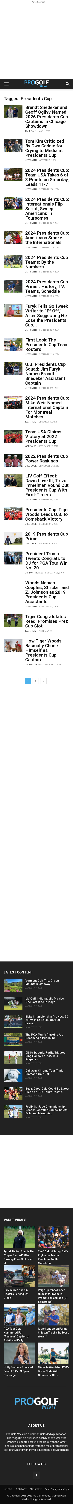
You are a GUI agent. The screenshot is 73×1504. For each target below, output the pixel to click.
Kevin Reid (30, 422)
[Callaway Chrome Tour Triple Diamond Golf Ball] (13, 1075)
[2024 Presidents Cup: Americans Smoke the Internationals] (13, 237)
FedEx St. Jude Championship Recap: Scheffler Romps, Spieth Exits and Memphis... (46, 1110)
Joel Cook (30, 466)
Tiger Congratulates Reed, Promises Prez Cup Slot (46, 621)
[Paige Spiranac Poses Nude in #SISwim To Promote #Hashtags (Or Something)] (53, 1276)
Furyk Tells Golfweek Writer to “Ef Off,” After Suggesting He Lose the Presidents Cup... (46, 316)
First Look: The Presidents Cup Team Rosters (47, 344)
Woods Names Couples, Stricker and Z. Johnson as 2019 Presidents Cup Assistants (47, 592)
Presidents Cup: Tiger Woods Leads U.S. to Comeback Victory (47, 514)
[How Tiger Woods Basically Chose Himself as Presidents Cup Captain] (13, 645)
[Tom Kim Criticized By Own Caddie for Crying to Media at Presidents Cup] (13, 145)
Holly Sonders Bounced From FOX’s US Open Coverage (18, 1371)
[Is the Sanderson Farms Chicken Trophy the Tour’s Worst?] (53, 1314)
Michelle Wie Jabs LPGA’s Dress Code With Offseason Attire (53, 1371)
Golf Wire (30, 446)
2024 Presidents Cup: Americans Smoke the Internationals (47, 237)
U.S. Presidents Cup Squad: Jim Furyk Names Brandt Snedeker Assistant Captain (45, 374)
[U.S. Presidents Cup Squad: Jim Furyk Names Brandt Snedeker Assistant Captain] (13, 368)
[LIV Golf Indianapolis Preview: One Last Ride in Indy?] (13, 1003)
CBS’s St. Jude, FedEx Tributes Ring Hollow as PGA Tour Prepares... (45, 1056)
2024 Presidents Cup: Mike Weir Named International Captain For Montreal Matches (47, 408)
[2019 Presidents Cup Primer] (13, 538)
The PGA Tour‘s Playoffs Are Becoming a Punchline (44, 1036)
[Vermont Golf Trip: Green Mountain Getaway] (13, 985)
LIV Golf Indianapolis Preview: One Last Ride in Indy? (45, 1000)
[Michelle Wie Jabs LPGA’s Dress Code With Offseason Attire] (53, 1353)
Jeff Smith (31, 160)
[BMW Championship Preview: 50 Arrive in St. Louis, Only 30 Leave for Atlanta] (13, 1021)
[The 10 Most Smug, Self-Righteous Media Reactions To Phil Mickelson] (53, 1237)
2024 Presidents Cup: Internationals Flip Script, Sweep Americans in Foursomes (47, 209)
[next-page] (43, 681)
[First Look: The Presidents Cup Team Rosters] (13, 344)
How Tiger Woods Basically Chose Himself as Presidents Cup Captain (43, 650)
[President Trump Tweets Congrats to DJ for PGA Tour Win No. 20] (13, 558)
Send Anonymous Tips (57, 1489)
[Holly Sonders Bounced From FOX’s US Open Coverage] (19, 1353)
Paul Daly (30, 131)
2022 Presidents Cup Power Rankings (46, 459)
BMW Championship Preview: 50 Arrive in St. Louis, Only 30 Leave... (46, 1020)
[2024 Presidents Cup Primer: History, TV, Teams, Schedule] (13, 286)
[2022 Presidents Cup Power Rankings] (13, 460)
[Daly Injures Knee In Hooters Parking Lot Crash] (19, 1276)
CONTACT (21, 1489)
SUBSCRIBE (36, 1489)
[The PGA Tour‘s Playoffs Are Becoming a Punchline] (13, 1039)
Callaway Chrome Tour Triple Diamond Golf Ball (44, 1072)
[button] (6, 84)
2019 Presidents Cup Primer (46, 536)
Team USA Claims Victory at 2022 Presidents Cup (43, 436)
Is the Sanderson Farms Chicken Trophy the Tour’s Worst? (53, 1332)
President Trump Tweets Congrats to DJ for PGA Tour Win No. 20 (46, 560)
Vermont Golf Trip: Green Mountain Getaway (42, 982)
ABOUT (8, 1489)
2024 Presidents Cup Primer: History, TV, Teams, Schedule (46, 286)
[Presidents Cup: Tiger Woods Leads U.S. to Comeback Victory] (13, 513)
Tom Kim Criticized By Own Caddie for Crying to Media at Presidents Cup (44, 148)
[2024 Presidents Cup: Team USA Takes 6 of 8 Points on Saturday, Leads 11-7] (13, 174)
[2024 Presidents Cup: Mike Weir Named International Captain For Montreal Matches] (13, 402)
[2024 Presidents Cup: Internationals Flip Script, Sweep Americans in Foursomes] (13, 203)
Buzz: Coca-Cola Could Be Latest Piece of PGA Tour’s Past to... (47, 1090)
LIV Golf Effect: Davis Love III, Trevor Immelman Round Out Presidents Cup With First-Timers (47, 485)
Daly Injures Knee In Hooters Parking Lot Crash (16, 1294)
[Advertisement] (36, 40)
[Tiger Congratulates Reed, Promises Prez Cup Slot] (13, 620)
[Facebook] (36, 1475)
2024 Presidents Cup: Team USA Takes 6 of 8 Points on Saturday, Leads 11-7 (47, 177)
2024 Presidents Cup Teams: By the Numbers (46, 262)
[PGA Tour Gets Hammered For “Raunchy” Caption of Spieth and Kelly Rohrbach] (19, 1314)
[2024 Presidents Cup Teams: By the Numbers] (13, 261)
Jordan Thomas (34, 573)
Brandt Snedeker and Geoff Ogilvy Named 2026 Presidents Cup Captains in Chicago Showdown (46, 117)
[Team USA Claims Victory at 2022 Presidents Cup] (13, 436)
